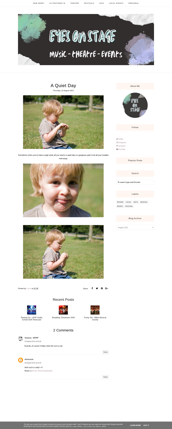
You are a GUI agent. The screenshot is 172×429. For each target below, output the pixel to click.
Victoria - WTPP (31, 338)
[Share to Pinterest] (102, 288)
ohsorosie (29, 359)
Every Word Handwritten (42, 371)
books (120, 206)
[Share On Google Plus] (107, 288)
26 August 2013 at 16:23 (33, 363)
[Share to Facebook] (92, 288)
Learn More (135, 425)
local (128, 202)
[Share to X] (97, 288)
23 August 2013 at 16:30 (33, 341)
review (120, 202)
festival (129, 206)
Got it (146, 425)
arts (136, 202)
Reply (106, 352)
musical (144, 202)
